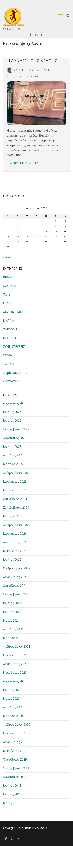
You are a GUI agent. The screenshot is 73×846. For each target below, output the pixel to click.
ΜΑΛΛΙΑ (8, 321)
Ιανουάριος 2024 (15, 533)
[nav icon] (60, 16)
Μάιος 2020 (11, 698)
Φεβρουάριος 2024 (16, 525)
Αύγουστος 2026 (14, 403)
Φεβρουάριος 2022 (16, 568)
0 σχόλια (33, 76)
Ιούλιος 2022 (12, 559)
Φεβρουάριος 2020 (16, 724)
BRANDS (9, 277)
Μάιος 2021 (11, 620)
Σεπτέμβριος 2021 (16, 594)
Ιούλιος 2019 (12, 785)
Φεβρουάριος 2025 (16, 473)
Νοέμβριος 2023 (15, 551)
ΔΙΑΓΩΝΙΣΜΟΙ (13, 312)
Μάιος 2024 (11, 516)
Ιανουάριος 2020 (15, 733)
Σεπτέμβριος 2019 (16, 768)
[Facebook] (30, 34)
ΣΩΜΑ (7, 355)
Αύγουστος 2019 (14, 777)
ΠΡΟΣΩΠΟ (10, 338)
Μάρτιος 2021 (13, 638)
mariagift (20, 69)
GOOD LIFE (15, 76)
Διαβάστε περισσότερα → (26, 163)
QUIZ (6, 294)
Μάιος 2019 (11, 803)
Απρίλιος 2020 (13, 707)
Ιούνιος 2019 (12, 794)
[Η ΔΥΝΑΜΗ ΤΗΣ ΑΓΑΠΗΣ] (36, 103)
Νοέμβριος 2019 (15, 751)
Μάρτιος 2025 (13, 464)
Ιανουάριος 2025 (15, 481)
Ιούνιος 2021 (12, 612)
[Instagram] (36, 34)
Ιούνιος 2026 (12, 420)
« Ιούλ (7, 257)
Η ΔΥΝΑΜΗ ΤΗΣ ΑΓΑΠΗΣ (32, 60)
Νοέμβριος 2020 (15, 672)
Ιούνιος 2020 (12, 690)
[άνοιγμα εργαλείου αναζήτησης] (68, 16)
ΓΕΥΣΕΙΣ (8, 303)
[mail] (42, 34)
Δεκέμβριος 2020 (15, 664)
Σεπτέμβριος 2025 (16, 429)
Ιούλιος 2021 (12, 603)
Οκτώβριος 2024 (15, 499)
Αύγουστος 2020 (14, 681)
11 (17, 231)
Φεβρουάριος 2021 (16, 646)
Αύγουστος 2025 (14, 438)
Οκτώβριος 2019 (15, 759)
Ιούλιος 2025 (12, 446)
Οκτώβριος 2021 (15, 585)
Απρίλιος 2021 (13, 629)
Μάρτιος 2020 (13, 716)
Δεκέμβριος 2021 (15, 577)
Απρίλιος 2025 (13, 455)
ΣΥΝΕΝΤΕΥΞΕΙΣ (14, 347)
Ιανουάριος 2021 (15, 655)
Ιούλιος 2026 (12, 412)
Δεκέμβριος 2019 (15, 742)
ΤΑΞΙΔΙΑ (9, 364)
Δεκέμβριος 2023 (15, 542)
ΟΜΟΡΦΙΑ (10, 329)
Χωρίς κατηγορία (15, 373)
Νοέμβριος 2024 (15, 490)
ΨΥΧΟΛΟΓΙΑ (11, 381)
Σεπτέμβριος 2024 (16, 507)
